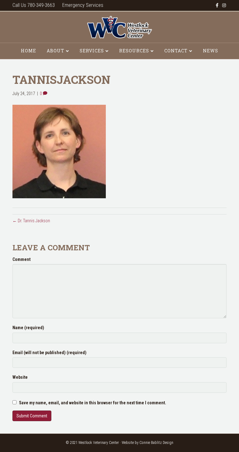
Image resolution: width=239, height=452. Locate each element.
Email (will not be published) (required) (49, 352)
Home (28, 51)
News (210, 51)
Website (20, 377)
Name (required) (28, 327)
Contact (176, 51)
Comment (21, 259)
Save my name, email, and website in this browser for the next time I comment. (92, 402)
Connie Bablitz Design (156, 442)
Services (92, 51)
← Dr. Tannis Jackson (31, 220)
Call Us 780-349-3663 (33, 5)
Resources (134, 51)
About (55, 51)
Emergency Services (82, 5)
